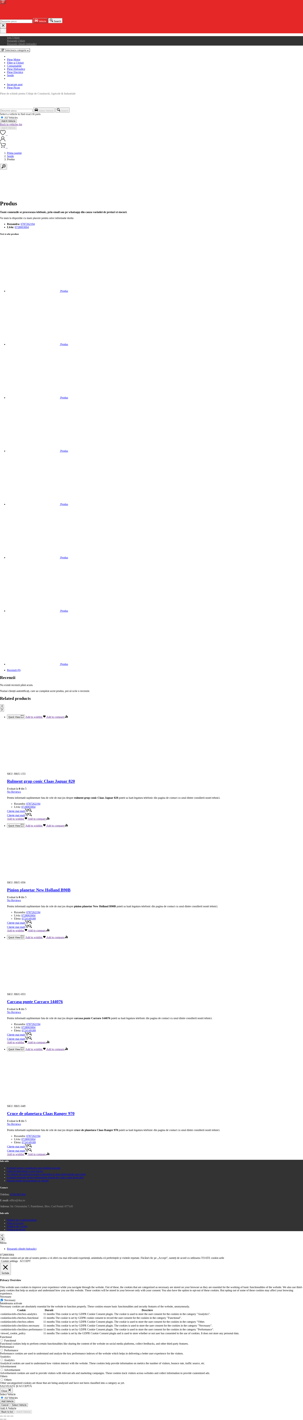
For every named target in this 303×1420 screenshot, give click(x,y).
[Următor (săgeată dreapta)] (5, 1419)
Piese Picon (13, 87)
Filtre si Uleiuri (15, 62)
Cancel (4, 1405)
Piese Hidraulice (16, 69)
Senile (10, 75)
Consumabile (14, 65)
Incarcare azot (14, 84)
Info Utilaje (13, 37)
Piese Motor (13, 59)
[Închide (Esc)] (12, 1416)
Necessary (10, 1300)
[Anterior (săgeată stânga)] (1, 1419)
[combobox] (16, 21)
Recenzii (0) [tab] (14, 670)
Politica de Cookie (17, 1226)
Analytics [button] (5, 1356)
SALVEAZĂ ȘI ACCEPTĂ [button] (16, 1386)
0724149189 (29, 918)
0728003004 (22, 227)
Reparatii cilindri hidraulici (21, 43)
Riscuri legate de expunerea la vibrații (28, 1180)
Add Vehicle (7, 1401)
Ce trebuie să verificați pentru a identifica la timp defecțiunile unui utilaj (46, 1174)
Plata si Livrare (15, 1223)
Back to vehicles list (11, 124)
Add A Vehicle (8, 121)
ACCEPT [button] (25, 1261)
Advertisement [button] (8, 1366)
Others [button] (3, 1376)
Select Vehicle (19, 1405)
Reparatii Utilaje (16, 40)
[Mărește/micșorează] (1, 1416)
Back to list (7, 1412)
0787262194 (28, 224)
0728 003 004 (18, 1194)
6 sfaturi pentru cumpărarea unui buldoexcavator (33, 1167)
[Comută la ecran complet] (5, 1416)
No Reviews (14, 791)
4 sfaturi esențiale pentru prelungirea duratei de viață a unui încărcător (45, 1177)
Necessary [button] (5, 1296)
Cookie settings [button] (9, 1261)
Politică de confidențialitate (22, 1220)
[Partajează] (8, 1416)
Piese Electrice (15, 72)
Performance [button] (7, 1346)
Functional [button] (6, 1336)
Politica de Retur (16, 1229)
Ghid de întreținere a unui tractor (25, 1171)
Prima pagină (14, 153)
